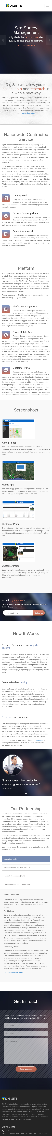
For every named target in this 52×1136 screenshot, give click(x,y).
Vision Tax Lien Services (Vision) (17, 867)
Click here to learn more (13, 972)
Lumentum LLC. (10, 859)
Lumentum (39, 740)
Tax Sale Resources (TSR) (14, 876)
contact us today (28, 113)
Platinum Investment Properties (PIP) (18, 884)
